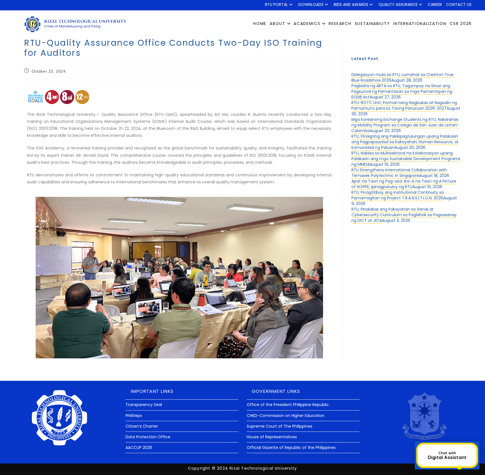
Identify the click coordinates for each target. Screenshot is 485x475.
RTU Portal (276, 4)
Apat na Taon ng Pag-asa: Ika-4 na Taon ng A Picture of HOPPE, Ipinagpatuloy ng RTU (403, 184)
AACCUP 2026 (138, 447)
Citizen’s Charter (141, 426)
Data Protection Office (147, 437)
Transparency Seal (143, 404)
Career (435, 4)
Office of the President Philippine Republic (288, 404)
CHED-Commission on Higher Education (285, 415)
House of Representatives (272, 437)
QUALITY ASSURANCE (398, 4)
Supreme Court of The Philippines (279, 426)
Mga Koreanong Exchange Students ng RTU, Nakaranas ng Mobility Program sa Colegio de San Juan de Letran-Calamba (405, 125)
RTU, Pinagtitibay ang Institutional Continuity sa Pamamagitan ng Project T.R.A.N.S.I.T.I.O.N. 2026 (397, 195)
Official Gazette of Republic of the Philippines (291, 447)
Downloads (311, 4)
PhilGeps (133, 415)
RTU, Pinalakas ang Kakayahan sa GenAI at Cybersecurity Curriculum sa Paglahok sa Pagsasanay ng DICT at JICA (404, 214)
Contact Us (459, 4)
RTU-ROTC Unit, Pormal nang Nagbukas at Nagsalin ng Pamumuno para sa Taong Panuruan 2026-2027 (404, 105)
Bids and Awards (351, 4)
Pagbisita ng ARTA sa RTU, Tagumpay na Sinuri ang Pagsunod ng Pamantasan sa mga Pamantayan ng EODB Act (401, 91)
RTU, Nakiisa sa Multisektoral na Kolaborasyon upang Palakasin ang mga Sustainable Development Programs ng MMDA (405, 158)
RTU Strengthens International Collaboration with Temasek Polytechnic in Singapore (399, 172)
